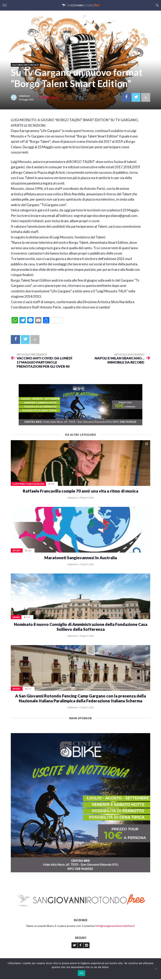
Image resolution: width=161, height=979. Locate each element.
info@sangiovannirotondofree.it (115, 925)
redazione (24, 95)
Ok (81, 973)
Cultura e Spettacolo (25, 65)
